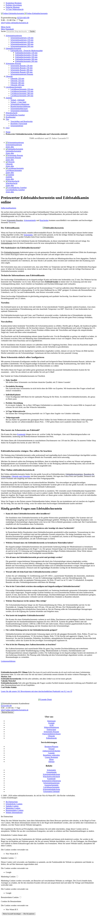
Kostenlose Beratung (14, 3)
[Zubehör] (10, 175)
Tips (7, 119)
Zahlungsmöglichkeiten (51, 751)
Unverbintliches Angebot (15, 115)
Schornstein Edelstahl (51, 791)
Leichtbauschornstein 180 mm (22, 94)
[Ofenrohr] (10, 162)
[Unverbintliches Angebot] (16, 188)
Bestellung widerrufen (51, 755)
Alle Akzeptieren (29, 914)
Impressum (51, 721)
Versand (51, 749)
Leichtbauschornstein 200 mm (22, 96)
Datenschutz (51, 729)
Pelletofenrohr (51, 738)
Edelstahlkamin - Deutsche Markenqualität (27, 51)
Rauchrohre (44, 220)
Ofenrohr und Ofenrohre (21, 476)
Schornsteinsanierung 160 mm (22, 42)
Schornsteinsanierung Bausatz (22, 74)
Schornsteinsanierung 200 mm (22, 46)
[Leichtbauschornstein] (15, 168)
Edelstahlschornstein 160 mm (26, 57)
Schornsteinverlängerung (20, 104)
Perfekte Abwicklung (14, 5)
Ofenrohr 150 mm (17, 81)
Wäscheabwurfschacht (51, 776)
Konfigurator (11, 117)
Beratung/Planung (51, 747)
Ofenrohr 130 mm (17, 78)
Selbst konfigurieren (8, 208)
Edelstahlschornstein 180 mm (26, 59)
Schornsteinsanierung (14, 36)
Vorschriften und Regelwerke (22, 121)
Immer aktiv (22, 835)
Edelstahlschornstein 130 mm (26, 53)
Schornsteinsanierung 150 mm (22, 40)
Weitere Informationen (14, 812)
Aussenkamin (51, 772)
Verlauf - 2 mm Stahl (18, 102)
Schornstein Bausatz (13, 63)
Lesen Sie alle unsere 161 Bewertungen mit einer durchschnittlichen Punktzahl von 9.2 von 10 (36, 691)
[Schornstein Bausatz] (14, 155)
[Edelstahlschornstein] (14, 149)
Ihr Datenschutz (12, 802)
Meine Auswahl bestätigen (12, 914)
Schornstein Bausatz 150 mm (22, 68)
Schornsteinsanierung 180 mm (22, 44)
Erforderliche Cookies (14, 804)
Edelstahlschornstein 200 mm (26, 61)
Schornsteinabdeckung (19, 109)
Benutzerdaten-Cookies (14, 810)
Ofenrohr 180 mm (17, 83)
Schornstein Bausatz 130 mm (22, 66)
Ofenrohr (9, 76)
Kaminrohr (21, 434)
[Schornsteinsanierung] (15, 143)
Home (8, 132)
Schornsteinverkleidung (19, 111)
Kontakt (51, 723)
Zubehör (9, 98)
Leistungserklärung (8, 661)
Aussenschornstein (51, 785)
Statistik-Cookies (12, 806)
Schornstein (28, 235)
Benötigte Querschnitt (19, 124)
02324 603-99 (6, 706)
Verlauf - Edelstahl (17, 100)
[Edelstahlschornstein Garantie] (49, 699)
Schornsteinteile (30, 220)
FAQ (8, 128)
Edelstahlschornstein (13, 48)
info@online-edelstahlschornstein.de (14, 23)
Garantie (51, 753)
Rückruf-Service (7, 712)
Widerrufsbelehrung (51, 727)
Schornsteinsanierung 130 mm (22, 38)
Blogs (51, 759)
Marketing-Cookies (13, 808)
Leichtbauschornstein (14, 87)
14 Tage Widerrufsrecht (14, 9)
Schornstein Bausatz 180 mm (22, 70)
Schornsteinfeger (17, 126)
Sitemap (51, 762)
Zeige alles (10, 147)
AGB (51, 725)
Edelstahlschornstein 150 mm (26, 55)
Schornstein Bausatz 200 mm (22, 72)
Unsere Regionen (51, 757)
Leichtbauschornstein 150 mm (22, 91)
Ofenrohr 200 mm (17, 85)
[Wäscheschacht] (12, 181)
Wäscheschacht (11, 113)
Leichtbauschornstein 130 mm (22, 89)
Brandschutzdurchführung (20, 106)
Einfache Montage (13, 7)
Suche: (3, 31)
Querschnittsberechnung (51, 734)
